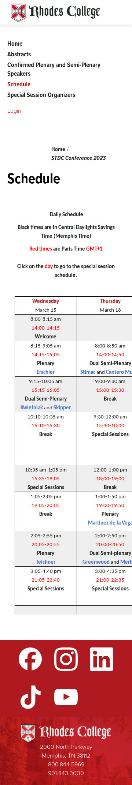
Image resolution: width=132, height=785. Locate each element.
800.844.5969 (66, 764)
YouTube (66, 697)
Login (14, 110)
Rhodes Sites (55, 13)
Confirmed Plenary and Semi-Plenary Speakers (53, 69)
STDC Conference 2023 (78, 158)
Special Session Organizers (41, 94)
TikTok (30, 697)
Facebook (30, 659)
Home (58, 149)
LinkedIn (101, 659)
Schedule (18, 84)
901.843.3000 (66, 773)
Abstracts (19, 54)
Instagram (66, 659)
